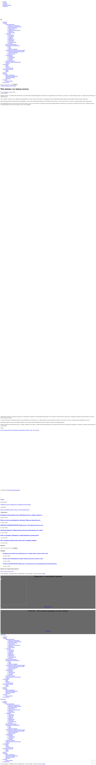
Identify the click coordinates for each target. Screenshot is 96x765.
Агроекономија (9, 55)
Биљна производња (10, 24)
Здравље (8, 63)
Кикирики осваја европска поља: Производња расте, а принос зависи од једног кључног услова (25, 553)
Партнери (5, 4)
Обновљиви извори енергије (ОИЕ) (16, 51)
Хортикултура (11, 29)
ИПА (7, 65)
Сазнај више (48, 631)
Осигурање (10, 58)
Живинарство (11, 39)
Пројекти (5, 73)
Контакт (5, 2)
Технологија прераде (10, 60)
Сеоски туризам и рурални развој (13, 62)
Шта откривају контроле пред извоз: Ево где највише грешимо (19, 540)
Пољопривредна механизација (12, 45)
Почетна (5, 22)
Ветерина (10, 43)
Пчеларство (11, 40)
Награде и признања (10, 77)
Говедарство (11, 35)
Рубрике (5, 23)
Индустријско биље (12, 27)
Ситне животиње (12, 42)
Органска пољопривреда (11, 44)
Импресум (5, 6)
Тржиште (10, 59)
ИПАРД (7, 66)
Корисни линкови (7, 5)
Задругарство (6, 82)
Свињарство (11, 36)
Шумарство (11, 31)
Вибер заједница (48, 606)
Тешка (9, 47)
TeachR (43, 573)
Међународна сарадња (8, 69)
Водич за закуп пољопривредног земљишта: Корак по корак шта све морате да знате (23, 558)
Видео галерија (9, 81)
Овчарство (10, 37)
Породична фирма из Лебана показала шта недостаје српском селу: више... (22, 530)
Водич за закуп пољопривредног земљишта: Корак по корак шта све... (21, 520)
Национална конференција (12, 76)
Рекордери (8, 78)
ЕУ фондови (6, 64)
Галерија (5, 79)
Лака (9, 46)
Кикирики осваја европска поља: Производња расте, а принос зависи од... (22, 515)
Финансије (10, 56)
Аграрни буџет (11, 57)
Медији (4, 72)
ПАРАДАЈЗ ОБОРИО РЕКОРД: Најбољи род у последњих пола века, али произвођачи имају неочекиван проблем (30, 563)
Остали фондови (9, 68)
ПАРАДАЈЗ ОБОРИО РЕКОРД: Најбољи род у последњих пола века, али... (22, 525)
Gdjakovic (6, 92)
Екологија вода (11, 53)
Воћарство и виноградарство (14, 26)
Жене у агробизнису (10, 75)
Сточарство (8, 33)
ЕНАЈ (7, 70)
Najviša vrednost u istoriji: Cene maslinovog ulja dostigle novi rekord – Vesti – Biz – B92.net (20, 430)
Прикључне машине (12, 49)
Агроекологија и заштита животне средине (15, 50)
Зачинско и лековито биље (14, 30)
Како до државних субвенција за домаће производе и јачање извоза (20, 535)
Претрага (15, 84)
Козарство (10, 38)
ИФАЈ (7, 71)
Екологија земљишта (13, 52)
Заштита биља (11, 32)
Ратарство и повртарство (13, 25)
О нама (4, 1)
